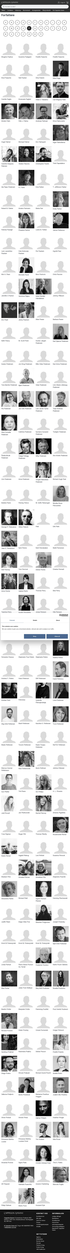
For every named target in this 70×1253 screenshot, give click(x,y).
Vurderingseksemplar (42, 1224)
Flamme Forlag (40, 1245)
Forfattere (10, 10)
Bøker (3, 10)
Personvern (55, 1222)
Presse (38, 1222)
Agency (38, 1237)
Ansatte (38, 1226)
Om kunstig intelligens (58, 1226)
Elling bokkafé (47, 10)
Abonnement (26, 10)
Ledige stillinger (56, 1216)
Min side (38, 1218)
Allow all (57, 636)
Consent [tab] (12, 620)
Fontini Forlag (40, 1247)
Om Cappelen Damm (58, 10)
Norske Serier (40, 1241)
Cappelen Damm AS (11, 1225)
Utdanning (18, 10)
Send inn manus (40, 1220)
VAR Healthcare (40, 1249)
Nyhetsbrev (55, 1218)
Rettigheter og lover (10, 1227)
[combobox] (35, 6)
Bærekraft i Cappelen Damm (58, 1229)
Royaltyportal (56, 1220)
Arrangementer (36, 10)
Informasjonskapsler (57, 1224)
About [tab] (58, 620)
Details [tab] (35, 620)
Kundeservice (40, 1216)
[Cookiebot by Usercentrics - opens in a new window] (60, 615)
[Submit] (3, 6)
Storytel (38, 1243)
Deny (34, 636)
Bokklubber (39, 1239)
